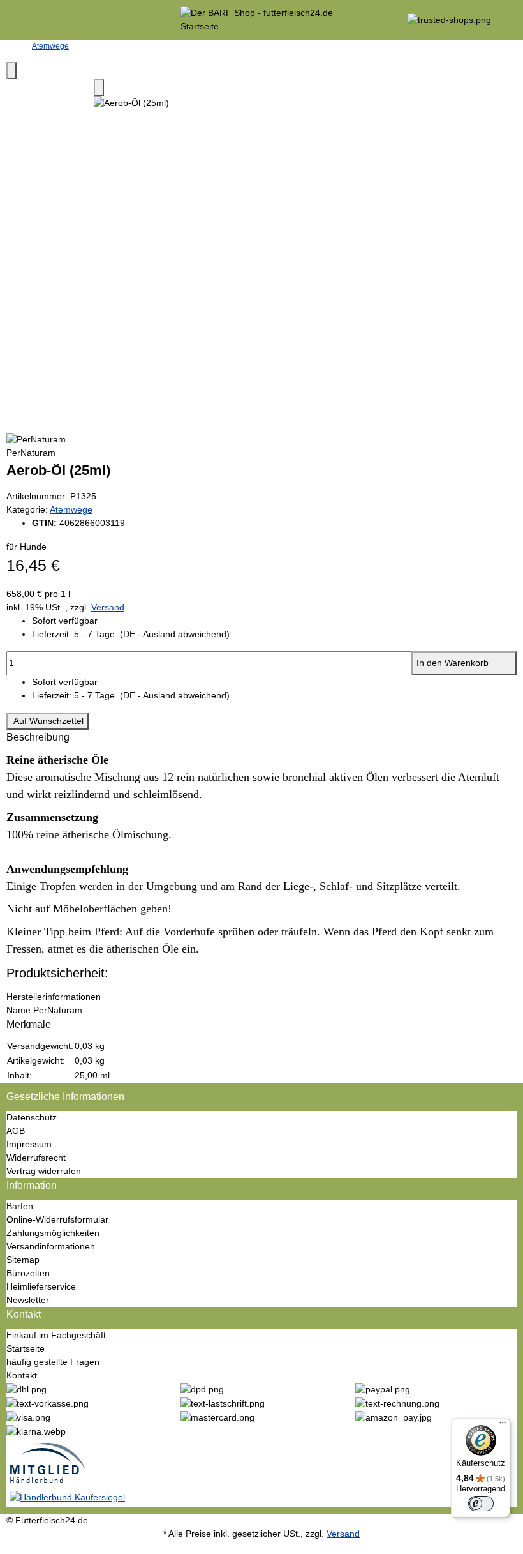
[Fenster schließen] (11, 70)
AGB (15, 1131)
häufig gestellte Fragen (52, 1362)
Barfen (19, 1206)
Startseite (25, 1348)
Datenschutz (31, 1117)
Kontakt (21, 1375)
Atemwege (71, 509)
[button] (274, 634)
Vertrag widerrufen (43, 1171)
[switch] (481, 1503)
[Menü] (502, 1425)
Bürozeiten (28, 1273)
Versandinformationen (50, 1246)
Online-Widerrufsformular (57, 1219)
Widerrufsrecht (36, 1157)
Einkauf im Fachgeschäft (56, 1335)
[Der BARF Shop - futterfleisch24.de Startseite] (261, 19)
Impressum (29, 1144)
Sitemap (23, 1260)
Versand (107, 607)
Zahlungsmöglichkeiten (52, 1233)
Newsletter (27, 1300)
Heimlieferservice (41, 1286)
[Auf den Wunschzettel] (99, 87)
